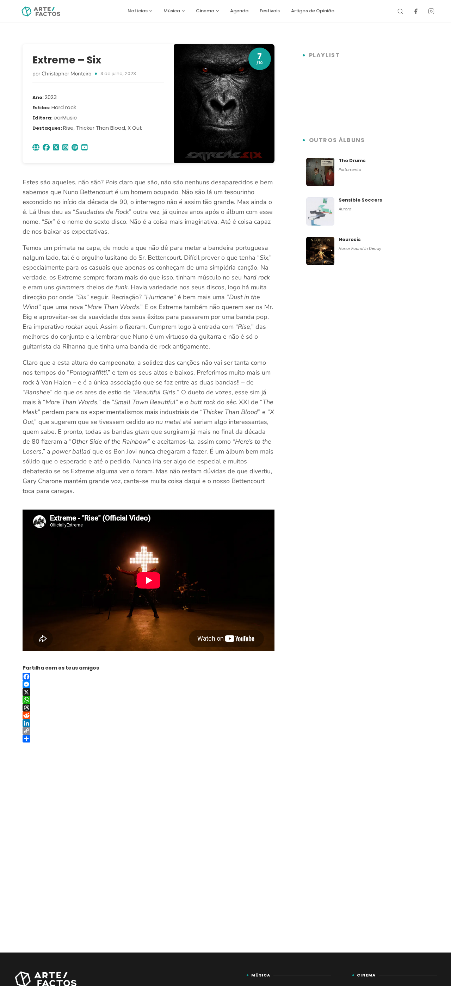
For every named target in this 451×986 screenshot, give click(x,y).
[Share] (148, 738)
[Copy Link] (148, 731)
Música (171, 10)
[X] (148, 692)
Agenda (239, 10)
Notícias (138, 10)
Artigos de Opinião (312, 10)
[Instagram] (431, 11)
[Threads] (148, 707)
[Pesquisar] (400, 11)
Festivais (270, 10)
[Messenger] (148, 684)
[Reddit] (148, 715)
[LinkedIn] (148, 723)
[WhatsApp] (148, 700)
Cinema (205, 10)
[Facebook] (415, 11)
